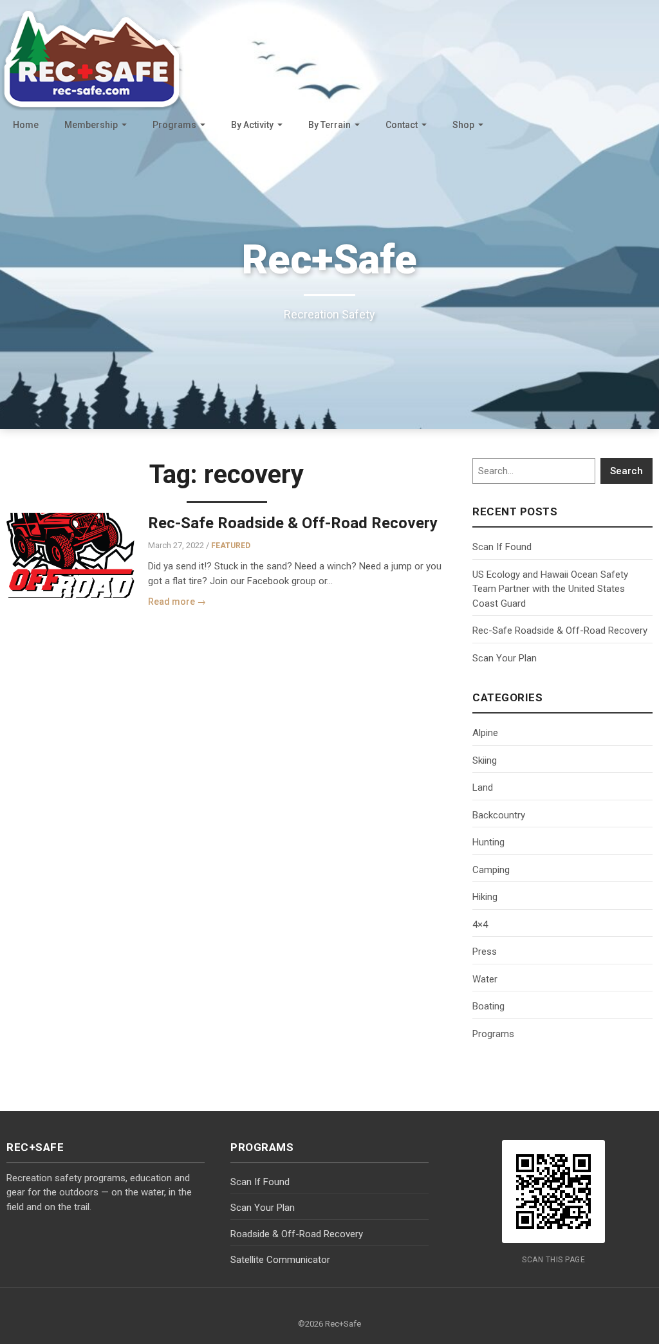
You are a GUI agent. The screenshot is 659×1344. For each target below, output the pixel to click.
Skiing (484, 760)
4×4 (480, 924)
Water (484, 979)
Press (484, 951)
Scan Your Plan (504, 658)
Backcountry (498, 815)
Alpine (485, 733)
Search (626, 471)
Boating (488, 1006)
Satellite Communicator (280, 1260)
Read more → (177, 601)
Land (482, 787)
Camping (491, 870)
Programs (174, 125)
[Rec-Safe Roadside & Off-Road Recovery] (70, 555)
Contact (401, 125)
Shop (463, 125)
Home (26, 125)
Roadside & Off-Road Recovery (296, 1234)
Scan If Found (502, 547)
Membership (91, 125)
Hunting (488, 842)
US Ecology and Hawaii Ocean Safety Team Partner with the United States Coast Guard (550, 589)
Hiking (484, 897)
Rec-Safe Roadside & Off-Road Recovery (293, 523)
